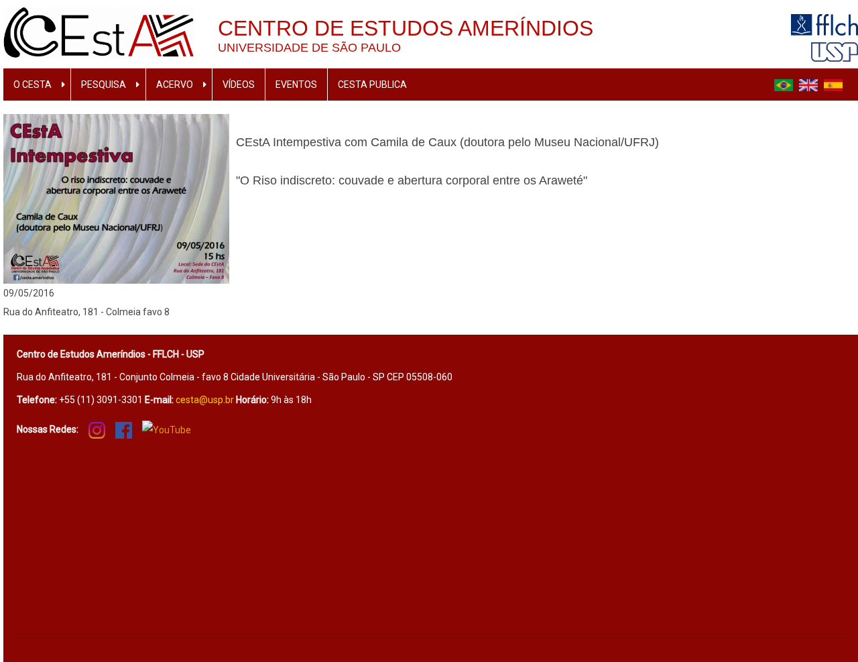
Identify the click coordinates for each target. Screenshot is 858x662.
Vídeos (239, 84)
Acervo (174, 84)
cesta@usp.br (205, 399)
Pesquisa (103, 84)
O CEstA (32, 84)
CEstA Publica (372, 84)
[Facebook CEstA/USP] (123, 429)
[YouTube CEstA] (166, 429)
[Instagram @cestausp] (96, 429)
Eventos (296, 84)
